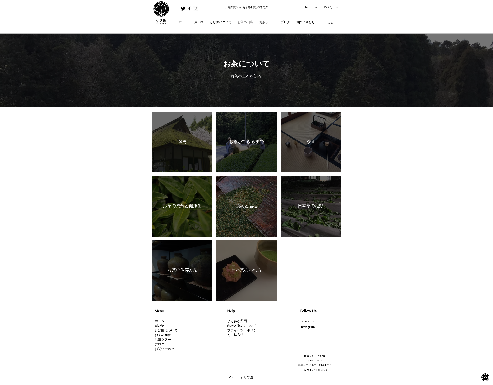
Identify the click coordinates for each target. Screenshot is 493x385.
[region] (161, 13)
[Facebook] (189, 8)
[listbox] (331, 7)
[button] (331, 7)
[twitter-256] (183, 8)
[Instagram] (195, 8)
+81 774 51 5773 (317, 370)
